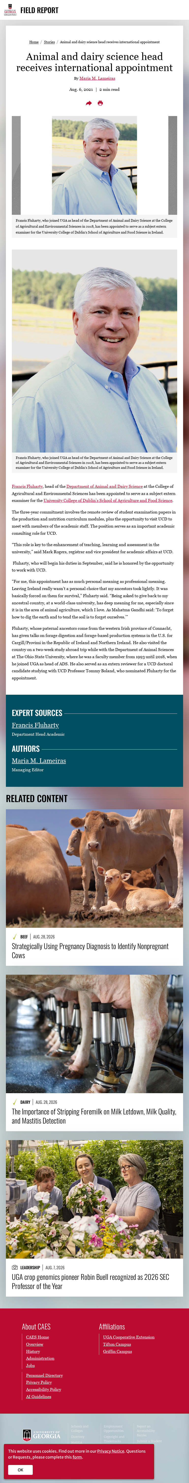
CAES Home (37, 1337)
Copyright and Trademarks (114, 1439)
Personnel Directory (44, 1375)
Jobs (30, 1365)
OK (20, 1469)
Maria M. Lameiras (97, 78)
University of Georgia (42, 1439)
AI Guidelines (38, 1396)
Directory (77, 1437)
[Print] (100, 103)
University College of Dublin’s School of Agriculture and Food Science (108, 500)
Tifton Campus (117, 1344)
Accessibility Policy (43, 1389)
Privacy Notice (110, 1451)
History (33, 1351)
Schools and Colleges (79, 1428)
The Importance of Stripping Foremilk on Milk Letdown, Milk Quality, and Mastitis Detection (94, 1116)
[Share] (88, 103)
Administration (40, 1358)
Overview (34, 1344)
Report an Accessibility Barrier (146, 1430)
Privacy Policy (39, 1382)
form (77, 1457)
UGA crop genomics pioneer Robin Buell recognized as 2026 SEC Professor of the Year (90, 1281)
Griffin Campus (117, 1351)
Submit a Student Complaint (149, 1443)
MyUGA (76, 1442)
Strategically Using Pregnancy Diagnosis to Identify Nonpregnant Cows (90, 950)
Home (34, 42)
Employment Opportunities (114, 1428)
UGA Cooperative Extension (129, 1337)
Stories (49, 42)
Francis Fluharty (27, 486)
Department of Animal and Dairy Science (104, 486)
